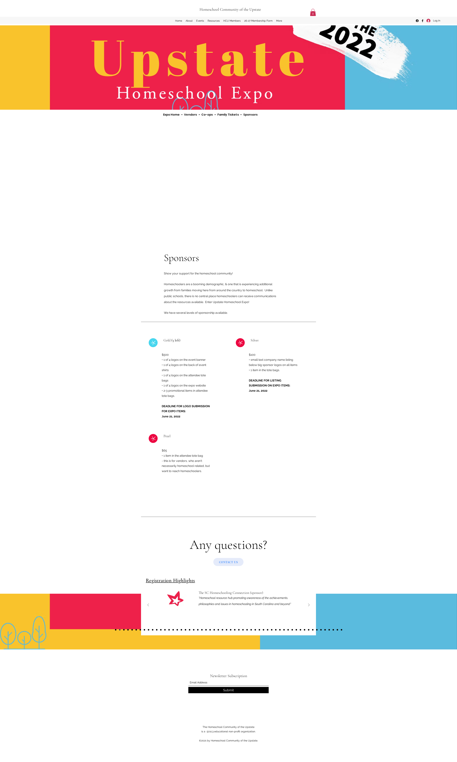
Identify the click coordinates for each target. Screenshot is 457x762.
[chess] (144, 630)
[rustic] (189, 630)
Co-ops (207, 115)
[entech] (210, 630)
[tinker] (308, 630)
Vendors (190, 115)
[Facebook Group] (417, 21)
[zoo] (148, 630)
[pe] (317, 630)
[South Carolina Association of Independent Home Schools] (247, 630)
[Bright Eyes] (337, 630)
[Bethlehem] (341, 630)
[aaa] (280, 630)
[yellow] (296, 630)
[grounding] (259, 630)
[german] (173, 630)
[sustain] (136, 630)
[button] (313, 12)
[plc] (333, 630)
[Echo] (234, 630)
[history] (169, 630)
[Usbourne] (325, 630)
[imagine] (230, 630)
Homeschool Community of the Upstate (230, 9)
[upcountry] (292, 630)
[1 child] (206, 630)
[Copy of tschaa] (300, 630)
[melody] (218, 630)
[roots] (255, 630)
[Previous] (148, 605)
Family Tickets (228, 115)
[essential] (128, 630)
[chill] (222, 630)
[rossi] (193, 630)
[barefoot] (304, 630)
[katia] (161, 630)
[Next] (309, 605)
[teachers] (124, 630)
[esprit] (132, 630)
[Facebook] (422, 21)
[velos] (321, 630)
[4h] (251, 630)
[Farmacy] (152, 630)
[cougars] (198, 630)
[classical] (156, 630)
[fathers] (115, 630)
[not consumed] (267, 630)
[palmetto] (185, 630)
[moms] (239, 630)
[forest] (288, 630)
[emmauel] (329, 630)
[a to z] (165, 630)
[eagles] (140, 630)
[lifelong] (284, 630)
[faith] (312, 630)
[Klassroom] (181, 630)
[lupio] (226, 630)
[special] (276, 630)
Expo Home (171, 115)
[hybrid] (202, 630)
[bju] (214, 630)
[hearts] (177, 630)
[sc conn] (119, 630)
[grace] (263, 630)
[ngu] (271, 630)
